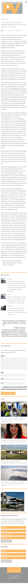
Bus (8, 19)
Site (2, 383)
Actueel (3, 19)
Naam (2, 372)
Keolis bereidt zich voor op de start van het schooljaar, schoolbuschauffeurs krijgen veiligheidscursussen (13, 419)
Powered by (11, 578)
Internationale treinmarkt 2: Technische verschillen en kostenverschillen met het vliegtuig (12, 483)
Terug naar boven (14, 570)
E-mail (3, 379)
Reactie (3, 356)
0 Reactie (10, 30)
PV (5, 30)
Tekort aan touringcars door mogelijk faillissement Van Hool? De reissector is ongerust (13, 24)
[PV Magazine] (12, 14)
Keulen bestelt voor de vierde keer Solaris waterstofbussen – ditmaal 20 (13, 323)
